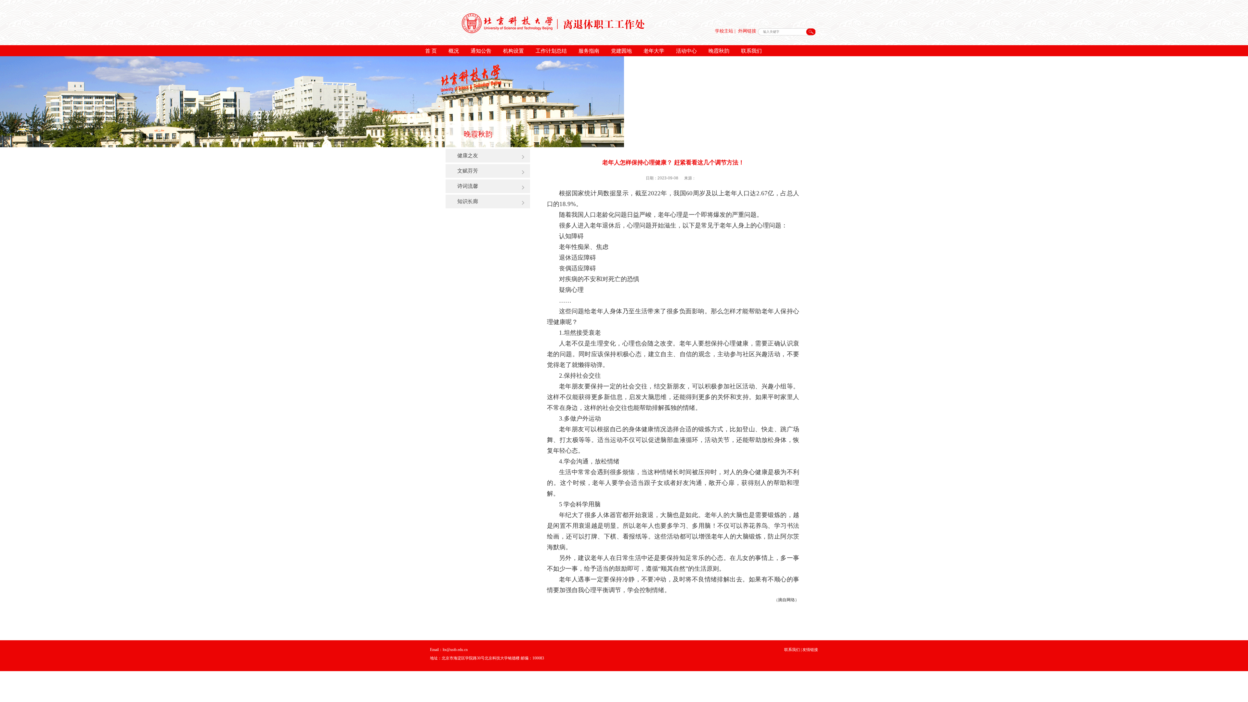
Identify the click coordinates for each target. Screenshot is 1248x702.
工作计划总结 (551, 51)
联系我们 (751, 51)
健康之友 (467, 155)
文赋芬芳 (467, 171)
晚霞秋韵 (718, 51)
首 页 (431, 51)
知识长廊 (467, 201)
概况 (453, 51)
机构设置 (513, 51)
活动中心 (686, 51)
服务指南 (588, 51)
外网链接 (747, 31)
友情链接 (810, 649)
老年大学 (654, 51)
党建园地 (621, 51)
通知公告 (481, 51)
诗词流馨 (467, 186)
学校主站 (724, 31)
